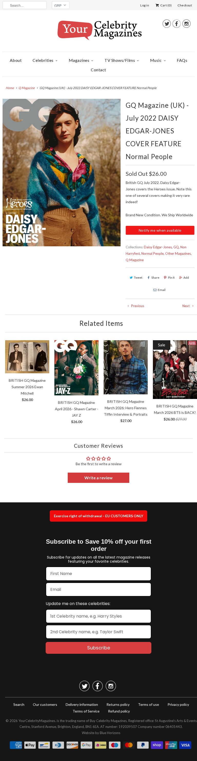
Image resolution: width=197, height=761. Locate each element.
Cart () (166, 5)
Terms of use (148, 704)
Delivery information (82, 704)
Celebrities (43, 60)
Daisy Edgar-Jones (158, 247)
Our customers (45, 704)
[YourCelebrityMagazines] (98, 32)
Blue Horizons (110, 733)
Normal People (152, 253)
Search (18, 704)
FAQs (182, 60)
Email (161, 290)
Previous (137, 306)
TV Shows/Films (119, 60)
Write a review (98, 477)
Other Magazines (178, 253)
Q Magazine (135, 260)
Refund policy (119, 711)
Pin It (171, 277)
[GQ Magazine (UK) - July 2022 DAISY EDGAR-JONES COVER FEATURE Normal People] (62, 172)
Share (155, 277)
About (16, 60)
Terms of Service (86, 711)
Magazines (79, 60)
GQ (176, 247)
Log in (144, 5)
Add (186, 277)
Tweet (138, 277)
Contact (98, 69)
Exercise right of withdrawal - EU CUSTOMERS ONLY (98, 516)
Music (156, 60)
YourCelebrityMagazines (36, 721)
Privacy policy (178, 704)
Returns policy (118, 704)
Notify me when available (160, 230)
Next (186, 306)
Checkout (185, 5)
